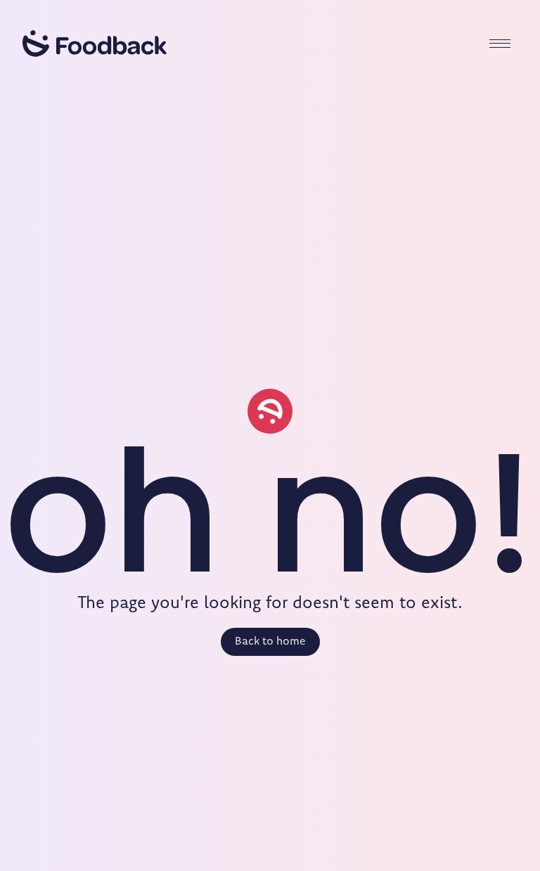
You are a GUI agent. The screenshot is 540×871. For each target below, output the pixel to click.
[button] (500, 43)
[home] (94, 43)
